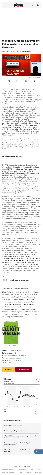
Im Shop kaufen (23, 369)
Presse (39, 469)
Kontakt (20, 472)
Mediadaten (38, 472)
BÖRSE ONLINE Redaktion (20, 280)
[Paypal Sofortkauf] (8, 369)
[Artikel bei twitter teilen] (34, 81)
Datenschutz (22, 469)
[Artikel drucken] (17, 81)
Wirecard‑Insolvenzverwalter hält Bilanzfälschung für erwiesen (20, 450)
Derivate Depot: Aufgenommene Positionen (17, 431)
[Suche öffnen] (38, 5)
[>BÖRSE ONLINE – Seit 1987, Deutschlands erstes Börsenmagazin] (18, 5)
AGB (32, 469)
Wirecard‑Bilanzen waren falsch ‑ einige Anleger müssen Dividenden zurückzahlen (21, 437)
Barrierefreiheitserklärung (8, 469)
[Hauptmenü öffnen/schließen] (5, 5)
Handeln (38, 452)
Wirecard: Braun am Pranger (13, 426)
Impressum (29, 472)
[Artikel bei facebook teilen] (25, 81)
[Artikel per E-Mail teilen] (8, 81)
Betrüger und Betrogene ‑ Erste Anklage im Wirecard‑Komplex (17, 443)
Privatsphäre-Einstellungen (8, 472)
